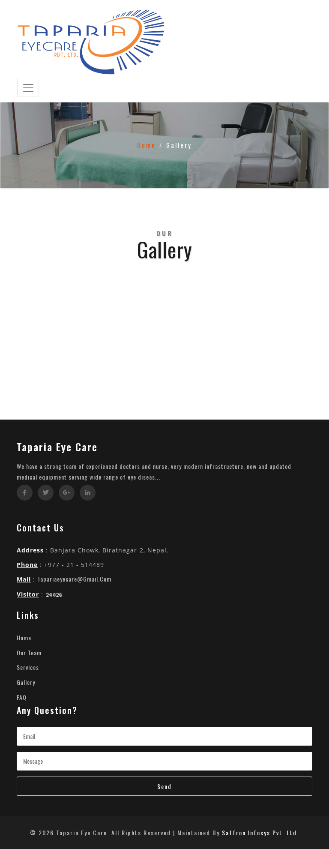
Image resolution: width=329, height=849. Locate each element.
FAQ (22, 697)
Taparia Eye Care (57, 446)
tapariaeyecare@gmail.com (74, 578)
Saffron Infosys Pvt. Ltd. (260, 832)
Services (28, 667)
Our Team (29, 652)
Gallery (26, 682)
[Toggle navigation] (28, 88)
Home (146, 145)
